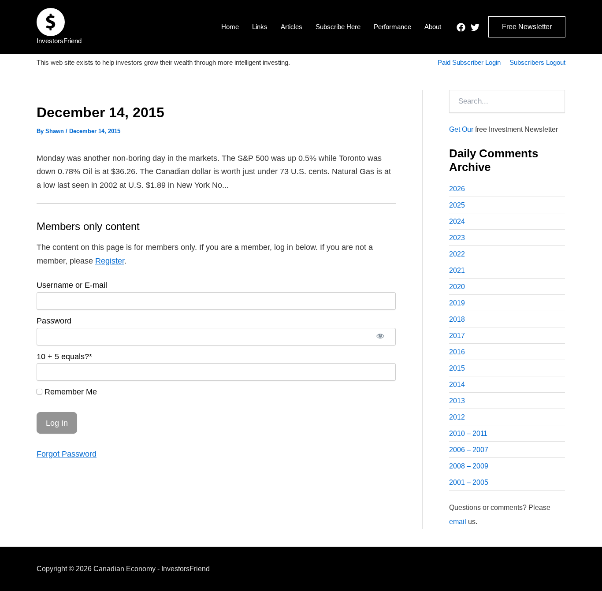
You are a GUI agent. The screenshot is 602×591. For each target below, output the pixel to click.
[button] (526, 26)
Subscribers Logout (537, 62)
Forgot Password (67, 454)
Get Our (461, 129)
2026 (457, 189)
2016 (457, 352)
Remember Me (69, 391)
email (457, 521)
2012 (457, 417)
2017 (457, 335)
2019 (457, 303)
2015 (457, 368)
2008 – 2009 (468, 466)
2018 (457, 319)
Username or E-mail (72, 285)
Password (54, 320)
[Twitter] (475, 27)
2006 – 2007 (468, 449)
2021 (457, 270)
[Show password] (380, 337)
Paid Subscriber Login (469, 62)
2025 (457, 205)
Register (109, 260)
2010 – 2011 (468, 433)
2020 (457, 286)
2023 (457, 238)
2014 (457, 384)
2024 (457, 221)
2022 (457, 254)
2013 (457, 401)
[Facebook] (461, 27)
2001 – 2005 (468, 482)
